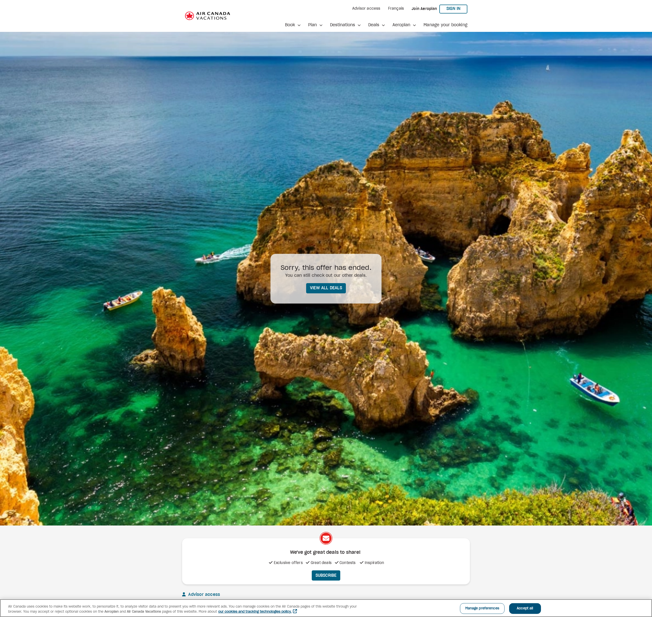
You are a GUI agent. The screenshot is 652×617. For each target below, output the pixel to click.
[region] (326, 608)
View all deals (326, 288)
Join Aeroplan (424, 9)
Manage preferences (482, 608)
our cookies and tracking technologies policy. (255, 611)
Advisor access (366, 8)
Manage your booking (445, 25)
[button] (293, 25)
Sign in (456, 8)
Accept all (525, 608)
